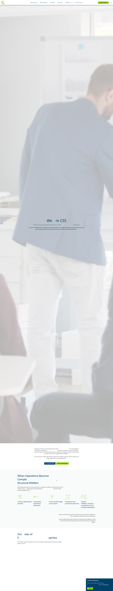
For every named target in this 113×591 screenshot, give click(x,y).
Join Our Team (78, 2)
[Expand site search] (111, 2)
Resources (60, 2)
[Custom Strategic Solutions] (3, 2)
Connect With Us (103, 2)
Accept (90, 588)
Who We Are (69, 2)
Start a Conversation (62, 463)
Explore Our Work (49, 463)
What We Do (34, 2)
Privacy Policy (105, 584)
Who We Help (43, 2)
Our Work (52, 2)
